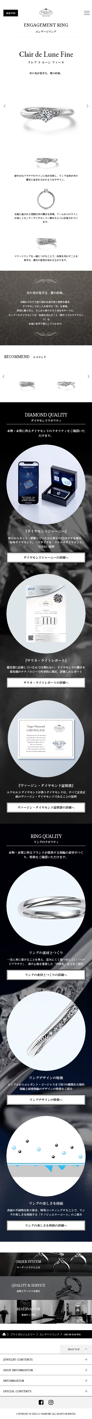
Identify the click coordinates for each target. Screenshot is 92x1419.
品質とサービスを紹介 (28, 1288)
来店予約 (10, 13)
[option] (46, 114)
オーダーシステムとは (28, 1264)
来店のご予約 (28, 1311)
